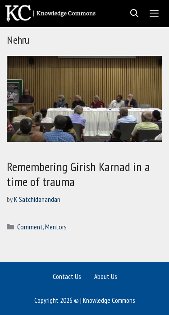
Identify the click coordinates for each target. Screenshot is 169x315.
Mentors (56, 226)
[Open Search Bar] (132, 13)
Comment (30, 226)
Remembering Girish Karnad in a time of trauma (78, 174)
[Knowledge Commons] (52, 13)
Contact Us (67, 276)
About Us (105, 276)
